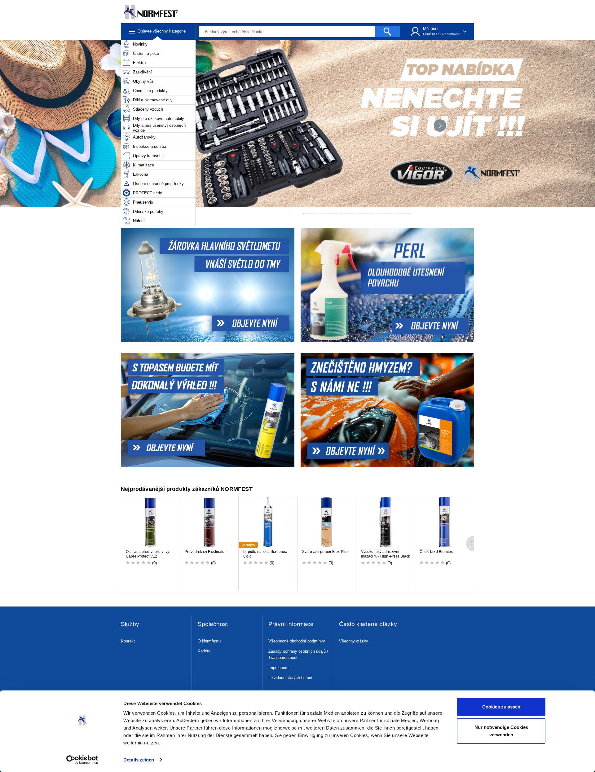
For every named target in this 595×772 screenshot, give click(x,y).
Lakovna (140, 174)
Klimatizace (143, 165)
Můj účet (431, 28)
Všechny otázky (353, 641)
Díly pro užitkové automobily (158, 118)
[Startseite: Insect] (388, 410)
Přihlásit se (431, 34)
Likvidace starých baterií (290, 677)
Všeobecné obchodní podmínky (296, 641)
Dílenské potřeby (148, 211)
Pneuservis (143, 202)
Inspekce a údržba (149, 146)
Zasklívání (142, 72)
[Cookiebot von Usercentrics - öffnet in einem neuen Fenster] (82, 760)
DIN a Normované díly (153, 100)
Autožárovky (144, 137)
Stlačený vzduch (148, 109)
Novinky (140, 44)
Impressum (278, 667)
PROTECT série (147, 193)
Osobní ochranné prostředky (158, 183)
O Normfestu (209, 641)
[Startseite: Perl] (388, 285)
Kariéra (204, 651)
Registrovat (451, 34)
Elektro (139, 62)
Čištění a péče (146, 53)
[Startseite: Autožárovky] (206, 285)
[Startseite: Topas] (206, 410)
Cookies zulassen (501, 706)
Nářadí (139, 220)
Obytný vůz (143, 81)
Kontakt (128, 641)
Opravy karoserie (148, 155)
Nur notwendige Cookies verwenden (501, 730)
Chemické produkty (150, 90)
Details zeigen (138, 759)
